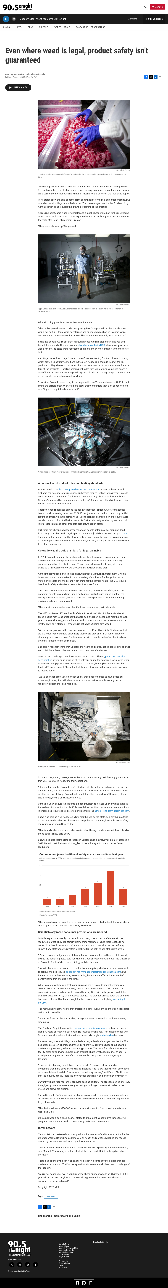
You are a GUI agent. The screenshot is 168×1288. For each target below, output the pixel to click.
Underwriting (64, 1254)
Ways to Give (64, 1257)
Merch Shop (64, 1246)
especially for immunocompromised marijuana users (93, 971)
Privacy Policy (64, 1263)
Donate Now (64, 1244)
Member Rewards (66, 1250)
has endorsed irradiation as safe (90, 1028)
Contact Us (82, 27)
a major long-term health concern (111, 810)
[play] (6, 19)
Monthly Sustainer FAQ (68, 1248)
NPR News (51, 1196)
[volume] (14, 19)
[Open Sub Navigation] (12, 27)
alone (124, 533)
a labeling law (107, 1035)
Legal (61, 1265)
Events (57, 27)
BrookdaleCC (98, 27)
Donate (159, 6)
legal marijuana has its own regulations (79, 489)
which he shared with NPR (91, 345)
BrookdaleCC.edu (100, 1242)
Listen (18, 27)
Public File (63, 1268)
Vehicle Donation (66, 1252)
